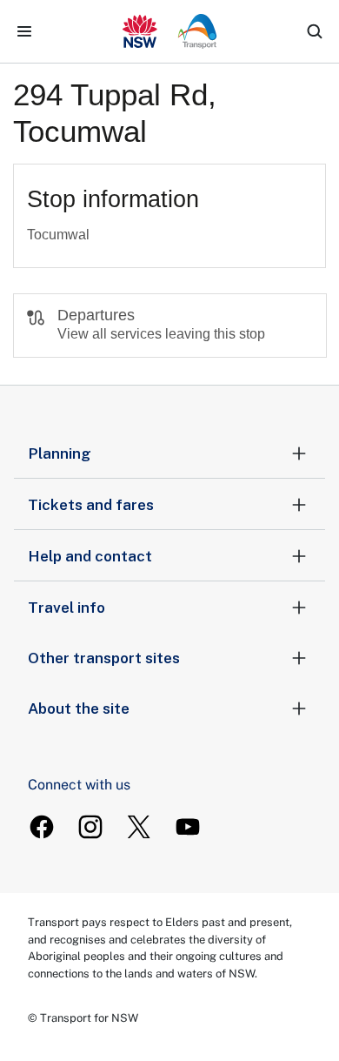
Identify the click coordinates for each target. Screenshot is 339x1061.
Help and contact (90, 556)
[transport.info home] (170, 31)
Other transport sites (104, 658)
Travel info (66, 607)
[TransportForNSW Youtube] (187, 826)
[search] (315, 31)
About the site (79, 708)
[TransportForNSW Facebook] (41, 826)
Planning (59, 453)
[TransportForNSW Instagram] (90, 826)
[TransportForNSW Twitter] (139, 826)
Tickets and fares (91, 505)
